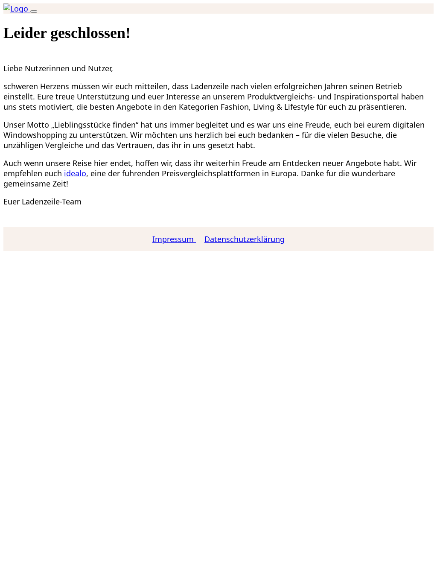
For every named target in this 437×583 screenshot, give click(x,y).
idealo (75, 173)
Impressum (174, 239)
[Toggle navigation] (33, 11)
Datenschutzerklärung (244, 239)
